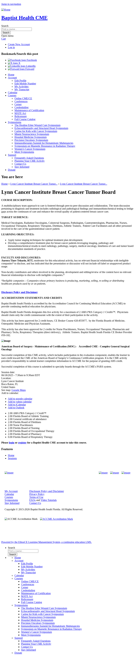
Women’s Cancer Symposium (29, 149)
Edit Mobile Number (25, 83)
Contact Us (20, 163)
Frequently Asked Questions (29, 157)
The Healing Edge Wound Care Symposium (37, 125)
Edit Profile (20, 80)
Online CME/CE (23, 98)
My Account (11, 491)
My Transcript (21, 89)
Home (11, 74)
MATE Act (20, 113)
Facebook (31, 60)
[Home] (5, 9)
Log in (11, 47)
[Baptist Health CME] (9, 472)
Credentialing (21, 107)
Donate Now (57, 472)
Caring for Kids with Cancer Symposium (35, 131)
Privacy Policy (36, 494)
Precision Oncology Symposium (31, 140)
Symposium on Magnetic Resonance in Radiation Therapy (44, 146)
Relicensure (20, 116)
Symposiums (14, 122)
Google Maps (19, 390)
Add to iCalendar (17, 404)
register (22, 442)
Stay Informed (21, 166)
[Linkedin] (126, 472)
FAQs (32, 500)
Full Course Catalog (24, 119)
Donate (11, 169)
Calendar (12, 92)
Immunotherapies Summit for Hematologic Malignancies (43, 143)
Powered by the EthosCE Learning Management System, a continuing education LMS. (46, 542)
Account (12, 77)
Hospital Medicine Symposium (30, 137)
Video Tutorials (49, 500)
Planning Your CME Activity (29, 160)
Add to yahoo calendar (20, 401)
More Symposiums (24, 152)
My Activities (21, 86)
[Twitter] (114, 472)
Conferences (20, 101)
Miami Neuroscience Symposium (31, 134)
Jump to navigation (11, 4)
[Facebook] (103, 472)
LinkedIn (30, 66)
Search (4, 25)
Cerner (18, 104)
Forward (29, 69)
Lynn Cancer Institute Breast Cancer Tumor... (33, 183)
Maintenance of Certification (29, 110)
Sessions (12, 458)
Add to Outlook (16, 407)
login (11, 442)
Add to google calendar (20, 398)
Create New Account (19, 44)
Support (12, 155)
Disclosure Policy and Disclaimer (19, 292)
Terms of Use (36, 497)
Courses (12, 95)
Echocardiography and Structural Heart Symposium (41, 128)
